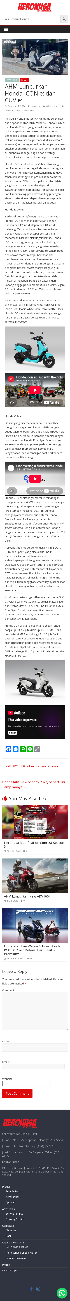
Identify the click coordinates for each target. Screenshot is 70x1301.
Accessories (13, 1197)
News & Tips (9, 1270)
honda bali (29, 110)
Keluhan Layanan (16, 1258)
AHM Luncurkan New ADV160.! (27, 896)
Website (7, 1079)
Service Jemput (14, 1213)
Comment (8, 990)
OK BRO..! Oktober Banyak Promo (30, 766)
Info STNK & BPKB (17, 1247)
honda (19, 110)
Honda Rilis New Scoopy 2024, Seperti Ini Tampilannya (33, 784)
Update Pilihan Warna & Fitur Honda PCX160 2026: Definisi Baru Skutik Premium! (32, 950)
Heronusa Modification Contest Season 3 (34, 844)
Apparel (10, 1202)
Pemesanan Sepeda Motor (21, 1252)
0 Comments (52, 106)
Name (7, 1041)
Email (6, 1061)
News (24, 80)
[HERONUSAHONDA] (20, 1119)
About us (11, 1230)
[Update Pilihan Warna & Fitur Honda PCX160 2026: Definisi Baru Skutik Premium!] (35, 910)
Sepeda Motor (14, 1191)
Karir (8, 1236)
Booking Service (15, 1219)
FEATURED (12, 80)
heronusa (36, 106)
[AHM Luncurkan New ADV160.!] (35, 861)
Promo (6, 1264)
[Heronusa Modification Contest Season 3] (35, 807)
